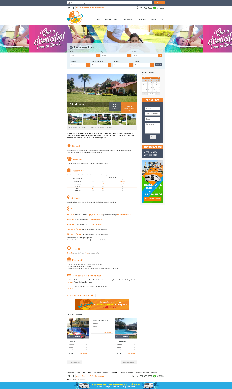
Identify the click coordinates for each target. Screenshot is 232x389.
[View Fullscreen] (102, 93)
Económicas (97, 372)
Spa (84, 372)
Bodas (78, 372)
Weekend (130, 372)
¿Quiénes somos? (127, 19)
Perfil (134, 52)
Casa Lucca (73, 341)
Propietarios (71, 372)
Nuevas (105, 372)
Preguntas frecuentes (142, 372)
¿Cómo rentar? (141, 19)
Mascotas (116, 61)
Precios (136, 61)
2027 (158, 93)
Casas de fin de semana (111, 19)
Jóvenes (77, 337)
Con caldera (114, 372)
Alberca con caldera (97, 61)
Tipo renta (104, 52)
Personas (73, 61)
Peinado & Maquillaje (100, 320)
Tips (161, 19)
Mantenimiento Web (83, 379)
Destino (72, 52)
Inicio (98, 19)
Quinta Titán (121, 341)
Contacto (153, 19)
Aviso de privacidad (72, 379)
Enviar (152, 137)
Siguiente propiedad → (129, 362)
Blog (89, 372)
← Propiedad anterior (74, 362)
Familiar (70, 337)
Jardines (122, 372)
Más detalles (83, 353)
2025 (145, 93)
